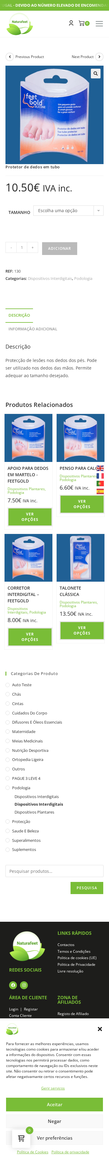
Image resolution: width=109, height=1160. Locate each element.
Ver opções (29, 516)
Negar (54, 1121)
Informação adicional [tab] (32, 329)
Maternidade (23, 731)
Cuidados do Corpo (29, 713)
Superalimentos (26, 840)
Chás (16, 694)
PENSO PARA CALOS (80, 468)
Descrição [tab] (19, 315)
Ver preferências (54, 1138)
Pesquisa (87, 887)
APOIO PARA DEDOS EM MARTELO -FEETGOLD (28, 474)
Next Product (83, 56)
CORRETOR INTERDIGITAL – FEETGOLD (23, 594)
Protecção (21, 821)
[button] (100, 1029)
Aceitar (54, 1104)
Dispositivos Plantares (26, 488)
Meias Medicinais (27, 741)
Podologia (83, 278)
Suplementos (24, 849)
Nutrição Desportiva (30, 750)
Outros (18, 769)
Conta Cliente (20, 1015)
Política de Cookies (32, 1152)
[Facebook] (13, 985)
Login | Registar (23, 1009)
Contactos (66, 944)
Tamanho (19, 212)
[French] (100, 475)
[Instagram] (24, 985)
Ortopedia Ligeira (27, 759)
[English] (100, 468)
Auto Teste (21, 684)
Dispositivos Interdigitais (50, 278)
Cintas (17, 703)
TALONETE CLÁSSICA (70, 591)
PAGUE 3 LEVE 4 (26, 778)
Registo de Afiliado (73, 1013)
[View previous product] (9, 57)
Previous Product (29, 56)
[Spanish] (100, 491)
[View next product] (99, 57)
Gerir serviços (53, 1088)
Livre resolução (70, 971)
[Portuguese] (100, 483)
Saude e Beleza (25, 831)
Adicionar (59, 248)
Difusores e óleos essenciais (37, 722)
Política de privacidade (70, 1152)
